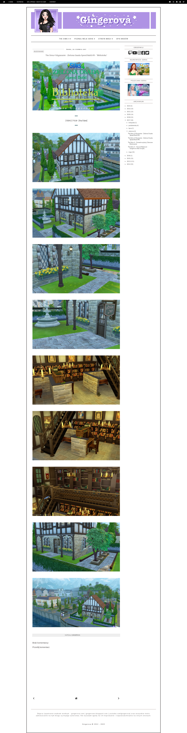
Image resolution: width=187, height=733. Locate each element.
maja (130, 152)
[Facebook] (176, 2)
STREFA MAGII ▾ (105, 39)
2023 (129, 106)
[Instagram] (173, 2)
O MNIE (11, 2)
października (133, 125)
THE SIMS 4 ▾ (65, 39)
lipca (130, 128)
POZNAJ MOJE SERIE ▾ (84, 39)
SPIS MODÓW (122, 39)
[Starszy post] (118, 698)
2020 (129, 114)
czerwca (131, 131)
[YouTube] (170, 2)
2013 (129, 161)
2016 (129, 156)
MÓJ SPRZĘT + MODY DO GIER (36, 2)
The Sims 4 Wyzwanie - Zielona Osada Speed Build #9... (140, 134)
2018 (129, 117)
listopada (132, 123)
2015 (129, 158)
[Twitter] (180, 2)
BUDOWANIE (39, 52)
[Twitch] (183, 2)
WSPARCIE (20, 2)
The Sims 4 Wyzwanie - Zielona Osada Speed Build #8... (140, 139)
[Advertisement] (133, 201)
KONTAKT (53, 2)
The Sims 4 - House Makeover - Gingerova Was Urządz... (138, 148)
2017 (129, 120)
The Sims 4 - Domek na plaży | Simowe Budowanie (140, 143)
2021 (129, 112)
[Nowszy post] (33, 698)
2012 (129, 164)
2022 (129, 109)
